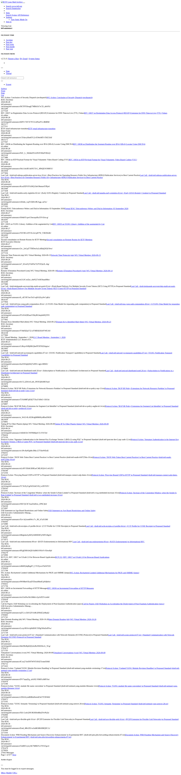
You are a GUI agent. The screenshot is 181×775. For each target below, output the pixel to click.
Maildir (9, 773)
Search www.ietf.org (14, 6)
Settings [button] (9, 17)
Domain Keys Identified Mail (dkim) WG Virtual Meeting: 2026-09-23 (83, 322)
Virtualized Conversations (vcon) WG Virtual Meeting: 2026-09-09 (79, 653)
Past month (10, 47)
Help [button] (8, 13)
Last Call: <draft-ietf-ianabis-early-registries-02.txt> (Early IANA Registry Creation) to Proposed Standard (124, 193)
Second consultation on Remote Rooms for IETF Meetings (69, 240)
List (2, 95)
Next (14, 755)
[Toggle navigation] (24, 2)
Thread (8, 73)
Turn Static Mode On (19, 20)
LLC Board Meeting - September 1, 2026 (49, 337)
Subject (4, 89)
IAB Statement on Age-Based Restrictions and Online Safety (72, 511)
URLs (14, 773)
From (3, 91)
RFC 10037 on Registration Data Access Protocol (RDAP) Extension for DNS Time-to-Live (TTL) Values (125, 113)
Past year (9, 49)
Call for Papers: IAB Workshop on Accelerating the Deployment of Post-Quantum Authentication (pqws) (123, 604)
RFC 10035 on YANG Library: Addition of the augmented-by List (78, 224)
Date (8, 71)
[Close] (2, 765)
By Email (23, 59)
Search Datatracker (13, 8)
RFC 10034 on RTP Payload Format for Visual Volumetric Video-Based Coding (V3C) (103, 160)
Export (8, 84)
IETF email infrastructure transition (41, 129)
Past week (10, 44)
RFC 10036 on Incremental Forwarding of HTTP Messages (70, 588)
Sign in (8, 22)
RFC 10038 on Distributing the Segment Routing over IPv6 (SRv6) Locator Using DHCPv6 (109, 144)
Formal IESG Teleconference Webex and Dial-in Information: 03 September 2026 (96, 209)
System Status (34, 59)
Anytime (9, 40)
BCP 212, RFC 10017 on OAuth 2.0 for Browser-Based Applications (82, 557)
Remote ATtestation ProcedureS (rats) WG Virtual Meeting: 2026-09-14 (85, 271)
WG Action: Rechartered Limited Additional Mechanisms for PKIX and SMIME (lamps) (104, 573)
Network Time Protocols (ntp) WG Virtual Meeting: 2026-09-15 (76, 255)
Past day (9, 42)
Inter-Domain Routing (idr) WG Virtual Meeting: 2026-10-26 (72, 619)
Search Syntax (11, 15)
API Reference (23, 15)
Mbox (3, 773)
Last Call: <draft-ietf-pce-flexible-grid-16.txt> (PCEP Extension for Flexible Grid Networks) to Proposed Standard (134, 719)
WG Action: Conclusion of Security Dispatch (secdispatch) (70, 97)
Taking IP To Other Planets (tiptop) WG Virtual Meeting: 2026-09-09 (82, 424)
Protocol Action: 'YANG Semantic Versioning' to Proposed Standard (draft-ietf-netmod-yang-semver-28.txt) (126, 704)
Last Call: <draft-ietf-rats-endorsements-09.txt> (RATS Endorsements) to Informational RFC (109, 542)
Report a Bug (13, 59)
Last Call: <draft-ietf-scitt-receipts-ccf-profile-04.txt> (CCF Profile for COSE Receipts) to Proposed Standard (128, 526)
